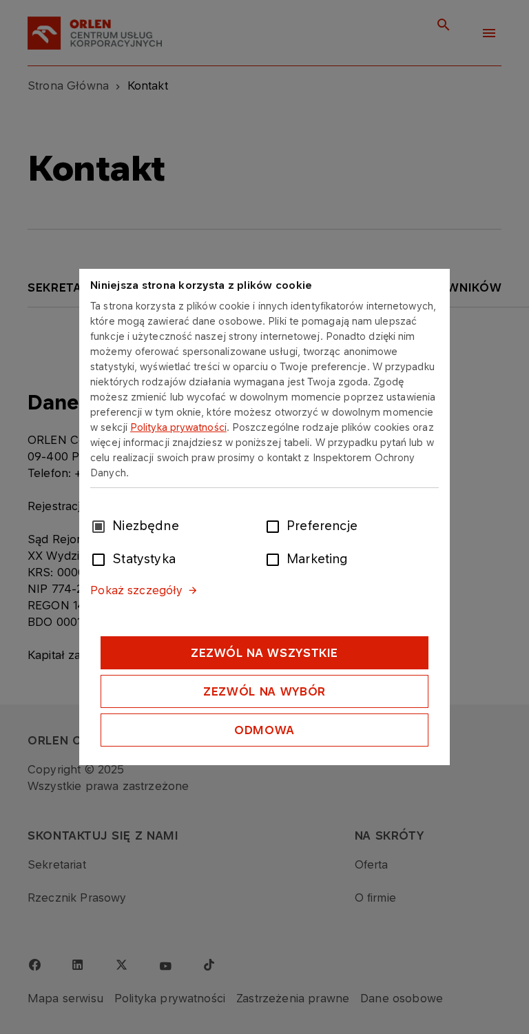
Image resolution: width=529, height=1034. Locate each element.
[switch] (275, 525)
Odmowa (264, 730)
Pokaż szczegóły (136, 590)
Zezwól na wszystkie (264, 653)
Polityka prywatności (178, 427)
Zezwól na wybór (264, 691)
